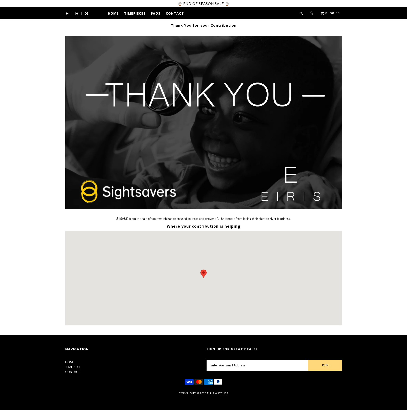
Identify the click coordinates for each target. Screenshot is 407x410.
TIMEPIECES (135, 13)
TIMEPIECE (73, 367)
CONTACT (175, 13)
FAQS (155, 13)
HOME (113, 13)
